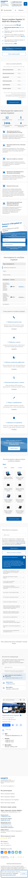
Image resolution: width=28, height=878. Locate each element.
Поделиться (2, 852)
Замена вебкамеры (6, 84)
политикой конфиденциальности (16, 248)
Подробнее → (22, 286)
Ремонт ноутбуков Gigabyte (8, 793)
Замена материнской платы (8, 69)
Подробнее (14, 329)
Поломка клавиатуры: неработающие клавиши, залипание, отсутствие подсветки (6, 297)
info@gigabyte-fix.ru (6, 823)
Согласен (24, 873)
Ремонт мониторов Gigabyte (8, 802)
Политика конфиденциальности (14, 863)
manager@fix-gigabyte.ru (7, 827)
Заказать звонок (14, 448)
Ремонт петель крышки (7, 80)
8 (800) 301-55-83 (5, 820)
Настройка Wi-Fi (6, 77)
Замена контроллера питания (8, 73)
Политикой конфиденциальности (17, 671)
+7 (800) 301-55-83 (17, 2)
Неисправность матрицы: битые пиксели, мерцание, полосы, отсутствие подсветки (6, 287)
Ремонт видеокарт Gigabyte (8, 796)
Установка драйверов (7, 88)
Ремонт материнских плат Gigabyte (10, 799)
